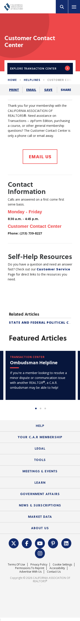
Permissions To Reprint (29, 568)
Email (31, 90)
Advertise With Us (30, 572)
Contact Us (54, 572)
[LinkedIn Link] (66, 542)
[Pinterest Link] (53, 542)
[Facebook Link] (27, 542)
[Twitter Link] (13, 542)
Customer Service (53, 269)
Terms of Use (16, 564)
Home (12, 80)
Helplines (32, 80)
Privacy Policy (38, 564)
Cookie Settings (62, 564)
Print (14, 90)
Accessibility (57, 568)
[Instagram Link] (40, 552)
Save (48, 90)
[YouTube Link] (40, 542)
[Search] (62, 6)
